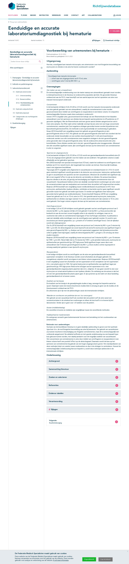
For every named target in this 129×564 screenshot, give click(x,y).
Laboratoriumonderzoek (21, 88)
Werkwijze (56, 15)
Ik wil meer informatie (61, 560)
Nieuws (33, 15)
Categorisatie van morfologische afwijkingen (26, 118)
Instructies (44, 15)
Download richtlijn (112, 40)
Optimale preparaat (22, 113)
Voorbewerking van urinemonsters (26, 104)
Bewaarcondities (25, 99)
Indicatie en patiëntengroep (22, 84)
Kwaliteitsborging (18, 123)
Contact (75, 15)
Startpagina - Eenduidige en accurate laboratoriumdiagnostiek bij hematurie (26, 79)
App (83, 15)
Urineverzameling (25, 95)
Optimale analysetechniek (24, 109)
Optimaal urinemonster (23, 92)
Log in (118, 15)
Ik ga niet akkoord (105, 559)
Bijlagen (97, 40)
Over (66, 15)
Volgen (115, 31)
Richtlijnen (13, 15)
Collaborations (95, 15)
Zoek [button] (25, 15)
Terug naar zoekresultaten (18, 22)
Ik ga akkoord (89, 559)
